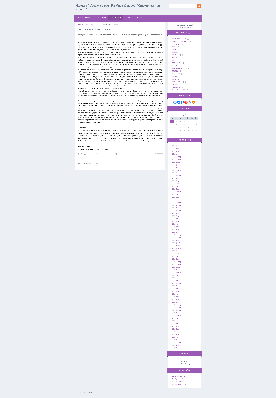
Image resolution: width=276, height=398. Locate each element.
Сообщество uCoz (178, 379)
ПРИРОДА (175, 71)
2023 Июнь (175, 297)
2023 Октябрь (176, 307)
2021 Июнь (175, 259)
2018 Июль (175, 189)
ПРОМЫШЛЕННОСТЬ (179, 39)
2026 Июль (175, 348)
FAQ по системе (177, 381)
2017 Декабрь (176, 175)
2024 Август (176, 332)
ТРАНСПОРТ (176, 44)
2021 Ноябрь (176, 267)
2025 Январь (176, 334)
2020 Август (176, 232)
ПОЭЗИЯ (175, 74)
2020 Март (175, 218)
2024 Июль (175, 329)
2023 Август (176, 302)
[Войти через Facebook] (182, 102)
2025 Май (175, 337)
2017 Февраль (176, 170)
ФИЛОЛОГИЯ (176, 87)
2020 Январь (176, 213)
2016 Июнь (175, 148)
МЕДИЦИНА (176, 65)
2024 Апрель (176, 321)
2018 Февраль (176, 181)
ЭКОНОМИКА (176, 52)
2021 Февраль (176, 248)
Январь (91, 25)
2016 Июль (175, 151)
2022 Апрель (176, 278)
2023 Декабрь (176, 310)
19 (188, 127)
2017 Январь (176, 167)
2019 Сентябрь (177, 202)
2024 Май (175, 323)
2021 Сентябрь (177, 262)
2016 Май (175, 146)
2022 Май (175, 280)
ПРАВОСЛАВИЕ (177, 82)
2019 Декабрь (176, 210)
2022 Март (175, 275)
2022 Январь (176, 270)
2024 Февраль (176, 315)
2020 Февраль (176, 216)
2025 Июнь (175, 340)
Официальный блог (178, 376)
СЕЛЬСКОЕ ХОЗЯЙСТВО (180, 41)
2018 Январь (176, 178)
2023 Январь (176, 286)
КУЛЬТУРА (175, 79)
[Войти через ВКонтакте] (178, 102)
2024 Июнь (175, 326)
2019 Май (175, 194)
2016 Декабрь (176, 165)
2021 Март (175, 251)
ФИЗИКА (175, 84)
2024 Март (175, 318)
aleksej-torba (90, 154)
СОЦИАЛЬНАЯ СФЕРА (179, 68)
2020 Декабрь (176, 243)
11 (184, 124)
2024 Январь (176, 313)
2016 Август (176, 154)
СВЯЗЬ (174, 47)
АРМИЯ (174, 57)
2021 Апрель (176, 253)
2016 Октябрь (176, 159)
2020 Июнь (175, 227)
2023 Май (175, 294)
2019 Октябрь (176, 205)
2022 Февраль (176, 272)
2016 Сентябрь (177, 157)
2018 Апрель (176, 183)
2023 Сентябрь (177, 305)
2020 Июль (175, 229)
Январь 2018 (184, 115)
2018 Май (175, 186)
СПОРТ (174, 76)
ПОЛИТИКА (176, 55)
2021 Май (175, 256)
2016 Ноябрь (176, 162)
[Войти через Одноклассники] (193, 102)
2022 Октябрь (176, 283)
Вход (189, 27)
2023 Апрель (176, 291)
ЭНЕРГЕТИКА (177, 49)
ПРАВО (174, 60)
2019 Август (176, 200)
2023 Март (175, 288)
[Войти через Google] (189, 102)
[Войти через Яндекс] (186, 102)
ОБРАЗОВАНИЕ (177, 63)
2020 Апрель (176, 221)
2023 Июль (175, 299)
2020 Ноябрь (176, 240)
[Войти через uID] (175, 102)
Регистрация (182, 27)
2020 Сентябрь (177, 235)
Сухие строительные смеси (105, 154)
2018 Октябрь (176, 192)
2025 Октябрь (176, 342)
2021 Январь (176, 245)
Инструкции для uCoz (179, 384)
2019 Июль (175, 197)
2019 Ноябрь (176, 208)
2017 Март (175, 173)
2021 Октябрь (176, 264)
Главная (80, 25)
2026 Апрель (176, 345)
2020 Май (175, 224)
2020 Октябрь (176, 237)
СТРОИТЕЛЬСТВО (178, 90)
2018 (86, 25)
